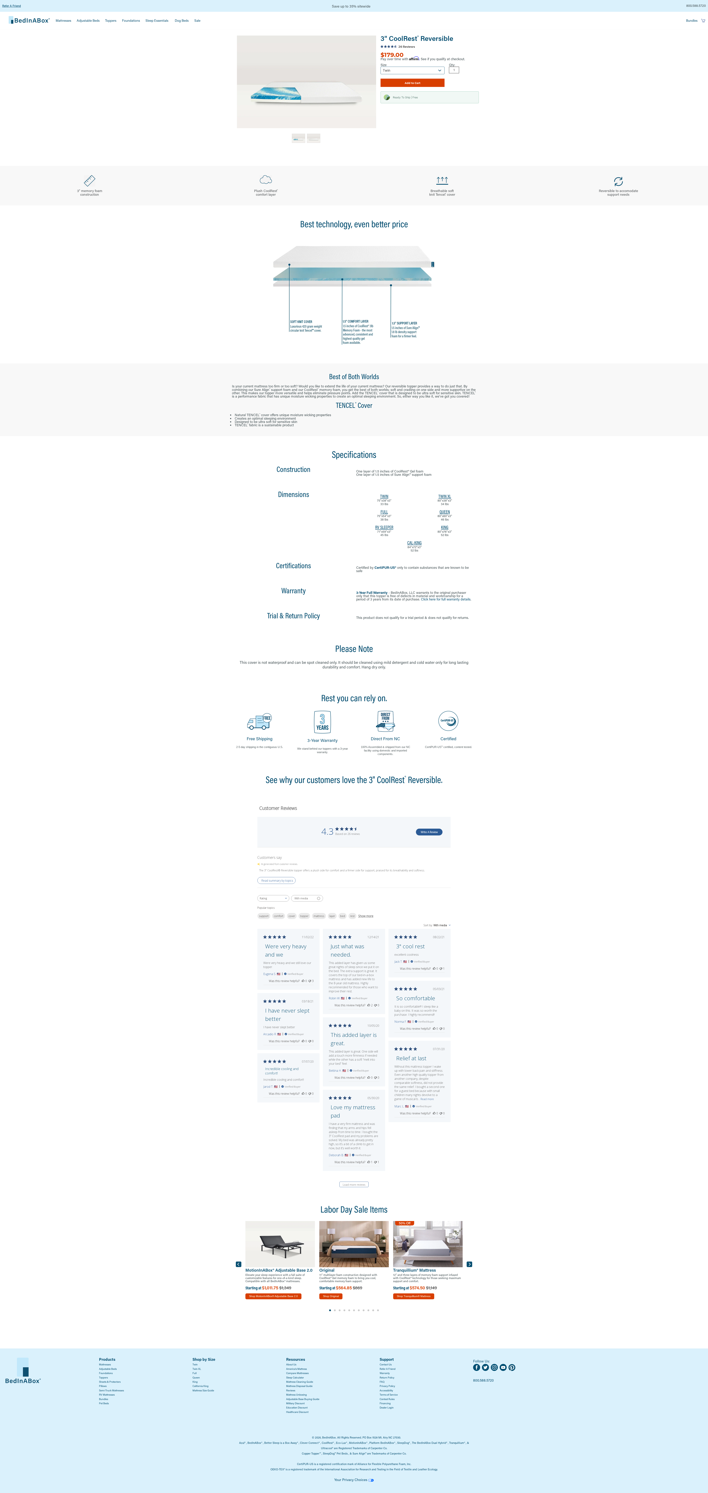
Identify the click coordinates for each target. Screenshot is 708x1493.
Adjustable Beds (108, 1369)
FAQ (382, 1381)
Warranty (385, 1373)
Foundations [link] (131, 20)
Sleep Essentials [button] (156, 20)
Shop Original (331, 1296)
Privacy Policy (387, 1386)
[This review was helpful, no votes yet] (303, 981)
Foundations (106, 1373)
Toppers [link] (110, 20)
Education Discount (297, 1407)
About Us (291, 1364)
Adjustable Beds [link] (88, 20)
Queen (196, 1377)
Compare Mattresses (297, 1373)
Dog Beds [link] (182, 20)
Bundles (103, 1399)
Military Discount (295, 1403)
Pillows (103, 1386)
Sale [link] (197, 20)
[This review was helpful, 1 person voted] (368, 1162)
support (264, 916)
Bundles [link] (691, 20)
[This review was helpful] (368, 1005)
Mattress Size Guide (203, 1390)
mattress (319, 916)
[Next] (469, 1264)
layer (332, 916)
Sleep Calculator (295, 1377)
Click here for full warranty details (446, 599)
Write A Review (429, 832)
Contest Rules (387, 1399)
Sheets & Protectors (110, 1381)
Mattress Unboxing (296, 1394)
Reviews (290, 1390)
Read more (427, 1099)
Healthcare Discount (297, 1412)
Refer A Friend (11, 6)
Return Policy (387, 1377)
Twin (195, 1364)
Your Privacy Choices (351, 1479)
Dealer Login (387, 1407)
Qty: (452, 65)
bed (342, 916)
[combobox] (273, 898)
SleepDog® (403, 1443)
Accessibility (386, 1390)
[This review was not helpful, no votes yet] (375, 1005)
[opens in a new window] (477, 1369)
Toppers (103, 1377)
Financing (385, 1403)
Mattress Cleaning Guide (299, 1381)
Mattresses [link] (63, 20)
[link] (29, 21)
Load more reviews (354, 1184)
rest (352, 916)
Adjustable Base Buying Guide (302, 1399)
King (195, 1381)
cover (292, 916)
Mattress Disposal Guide (299, 1386)
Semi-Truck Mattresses (111, 1390)
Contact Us (386, 1364)
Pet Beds (104, 1403)
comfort (278, 916)
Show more (365, 916)
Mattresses (105, 1364)
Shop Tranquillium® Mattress (414, 1296)
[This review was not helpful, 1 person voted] (441, 969)
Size (384, 65)
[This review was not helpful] (309, 981)
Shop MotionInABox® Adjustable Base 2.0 (273, 1296)
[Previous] (238, 1264)
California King (200, 1386)
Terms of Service (389, 1394)
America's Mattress (296, 1369)
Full (194, 1373)
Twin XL (196, 1369)
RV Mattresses (107, 1394)
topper (304, 916)
